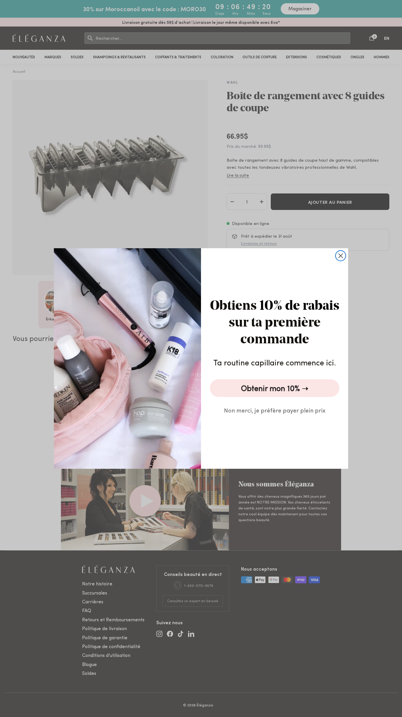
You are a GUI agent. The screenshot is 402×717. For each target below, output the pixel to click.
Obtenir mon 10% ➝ (274, 388)
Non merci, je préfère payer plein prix (274, 410)
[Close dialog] (340, 256)
